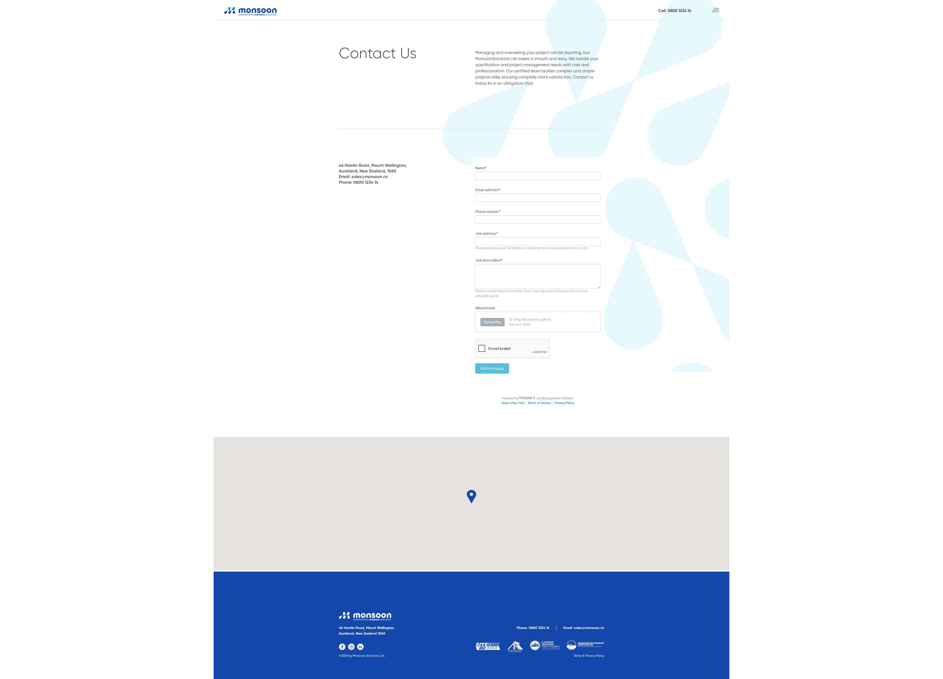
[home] (250, 11)
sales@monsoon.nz (369, 177)
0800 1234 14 (679, 11)
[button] (715, 10)
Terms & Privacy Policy (589, 655)
